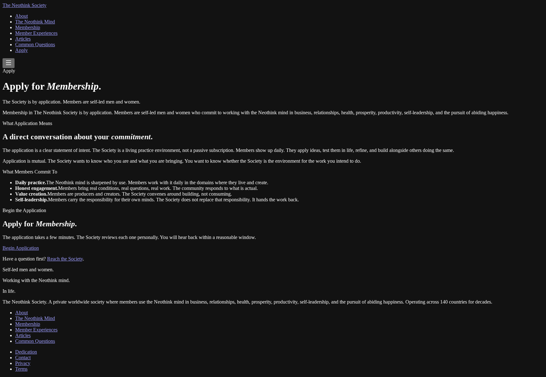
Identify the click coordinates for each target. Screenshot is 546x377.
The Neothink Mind (35, 21)
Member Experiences (36, 33)
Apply (21, 50)
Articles (23, 38)
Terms (21, 369)
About (21, 16)
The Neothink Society (24, 5)
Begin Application (21, 248)
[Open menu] (9, 63)
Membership (27, 27)
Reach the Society (65, 258)
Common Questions (35, 44)
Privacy (22, 363)
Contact (23, 357)
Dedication (26, 352)
